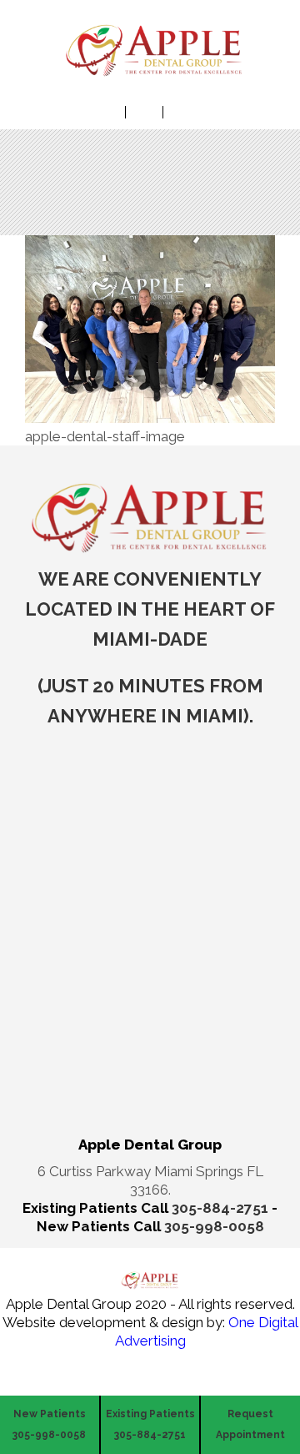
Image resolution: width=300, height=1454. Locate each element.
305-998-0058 (214, 1226)
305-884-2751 (222, 1208)
